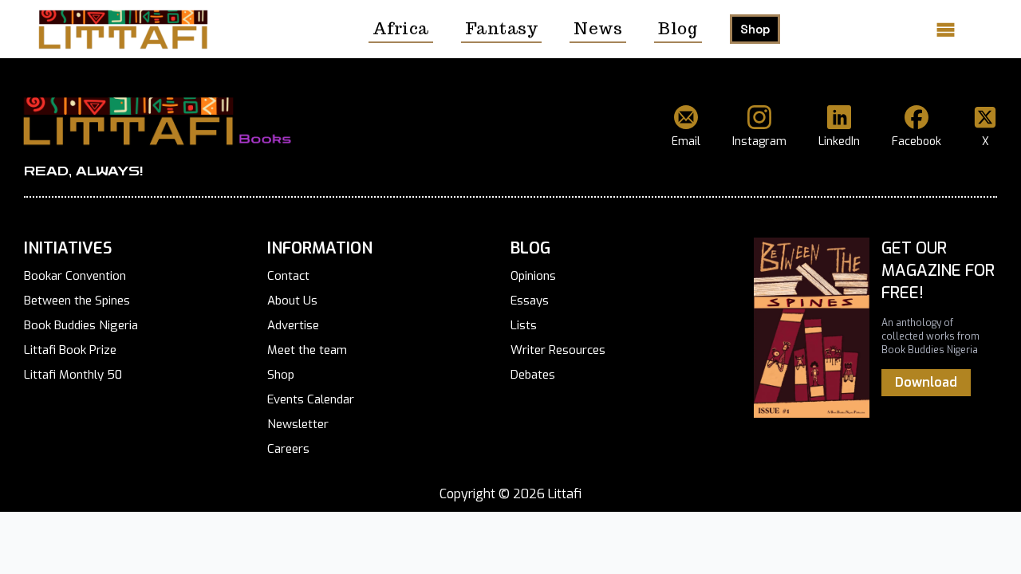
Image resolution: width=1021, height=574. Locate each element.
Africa (401, 28)
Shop (755, 29)
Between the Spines (77, 301)
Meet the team (307, 350)
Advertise (293, 325)
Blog (678, 28)
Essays (529, 301)
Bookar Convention (75, 276)
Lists (523, 325)
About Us (292, 301)
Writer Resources (557, 350)
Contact (288, 276)
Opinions (533, 276)
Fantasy (501, 28)
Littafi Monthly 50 (73, 375)
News (598, 28)
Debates (532, 375)
